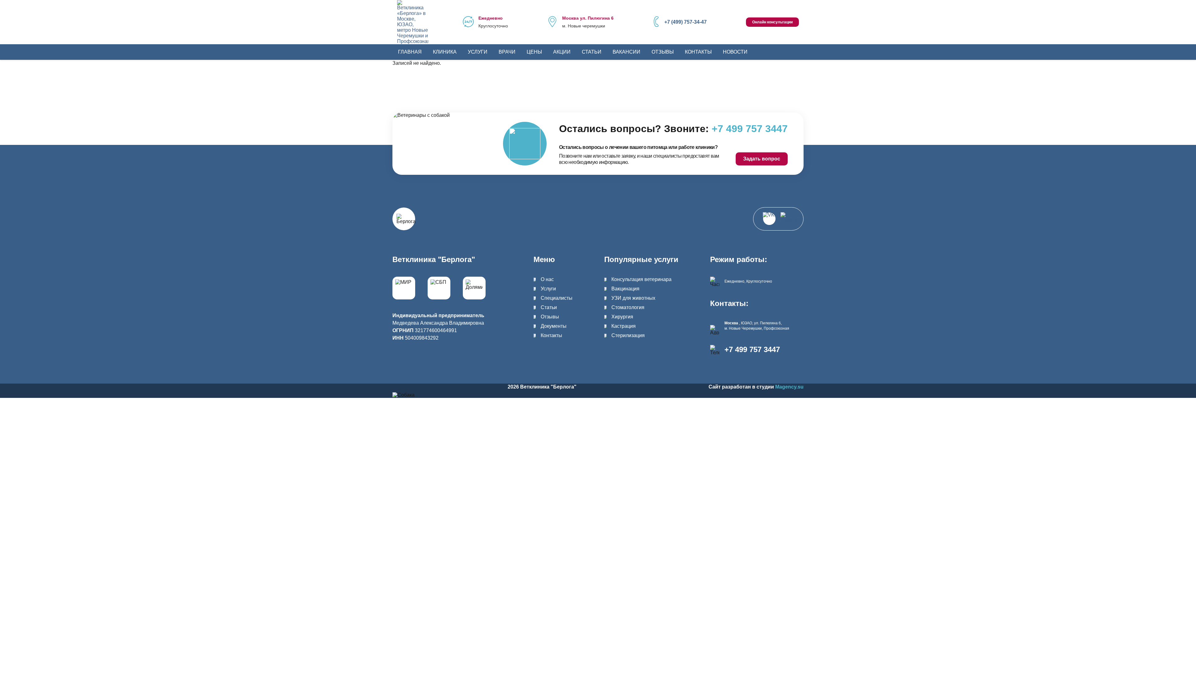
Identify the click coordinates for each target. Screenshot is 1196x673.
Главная (410, 52)
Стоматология (627, 307)
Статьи (591, 52)
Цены (534, 52)
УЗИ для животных (633, 298)
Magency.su (789, 386)
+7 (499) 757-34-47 (685, 22)
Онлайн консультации (772, 22)
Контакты (698, 52)
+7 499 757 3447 (752, 349)
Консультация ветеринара (641, 279)
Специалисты (556, 298)
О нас (547, 279)
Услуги (477, 52)
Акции (562, 52)
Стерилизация (628, 335)
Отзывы (663, 52)
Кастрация (623, 326)
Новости (735, 52)
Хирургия (622, 316)
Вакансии (626, 52)
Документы (554, 326)
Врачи (507, 52)
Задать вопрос (761, 158)
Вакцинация (625, 288)
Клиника (445, 52)
